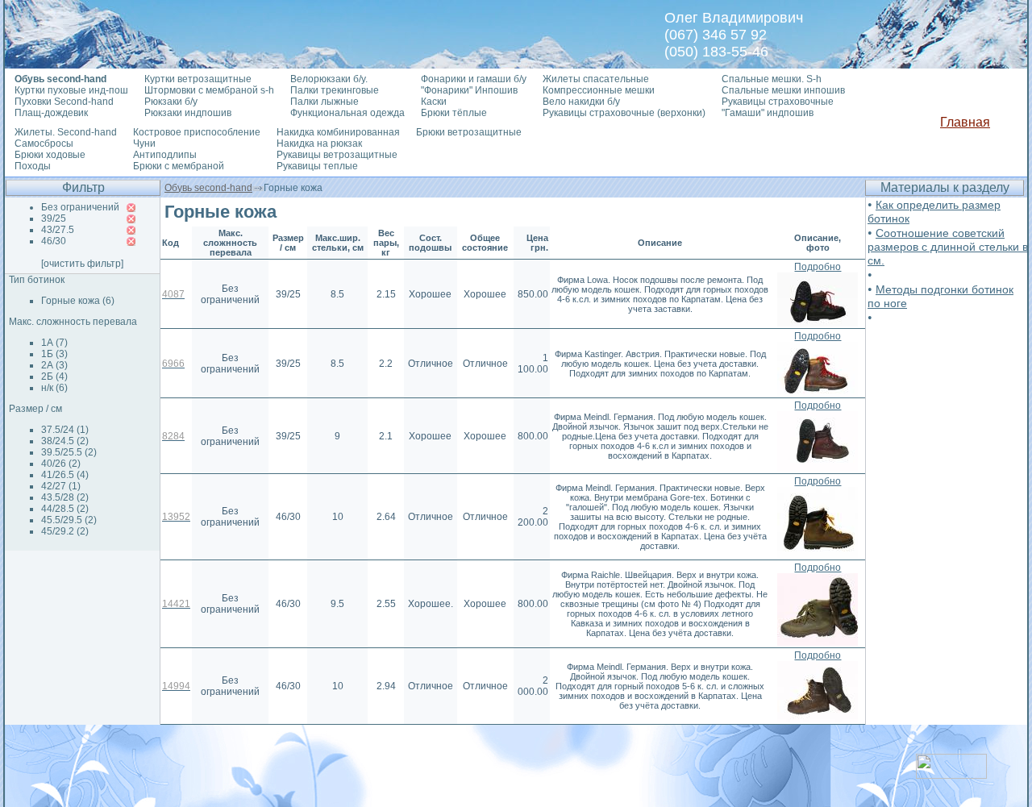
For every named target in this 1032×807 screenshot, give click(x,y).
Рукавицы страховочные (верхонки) (624, 113)
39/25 (53, 218)
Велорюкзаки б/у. (329, 79)
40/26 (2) (61, 463)
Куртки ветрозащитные (198, 79)
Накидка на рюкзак (319, 143)
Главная (965, 122)
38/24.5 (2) (65, 441)
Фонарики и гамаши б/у (473, 79)
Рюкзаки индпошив (187, 113)
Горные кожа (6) (77, 300)
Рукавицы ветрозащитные (337, 154)
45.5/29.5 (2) (69, 520)
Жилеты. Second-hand (66, 132)
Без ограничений (80, 207)
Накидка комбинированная (338, 132)
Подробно (817, 266)
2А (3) (54, 365)
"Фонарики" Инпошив (469, 90)
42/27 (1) (61, 486)
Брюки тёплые (454, 113)
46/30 (53, 241)
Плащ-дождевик (51, 113)
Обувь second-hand (208, 187)
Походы (33, 166)
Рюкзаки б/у (171, 101)
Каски (434, 101)
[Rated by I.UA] (951, 774)
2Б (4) (54, 376)
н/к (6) (54, 387)
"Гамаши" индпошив (768, 113)
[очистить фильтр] (82, 263)
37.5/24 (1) (65, 429)
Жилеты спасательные (596, 79)
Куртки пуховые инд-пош (71, 90)
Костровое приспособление (196, 132)
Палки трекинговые (334, 90)
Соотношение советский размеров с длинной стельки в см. (948, 247)
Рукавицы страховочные (778, 101)
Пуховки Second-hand (64, 101)
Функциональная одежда (347, 113)
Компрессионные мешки (599, 90)
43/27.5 (57, 229)
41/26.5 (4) (65, 474)
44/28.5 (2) (65, 508)
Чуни (144, 143)
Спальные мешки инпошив (783, 90)
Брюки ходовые (50, 154)
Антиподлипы (165, 154)
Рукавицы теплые (317, 166)
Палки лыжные (324, 101)
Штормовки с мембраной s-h (209, 90)
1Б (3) (54, 354)
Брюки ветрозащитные (469, 132)
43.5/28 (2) (65, 497)
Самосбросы (44, 143)
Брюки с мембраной (178, 166)
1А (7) (54, 342)
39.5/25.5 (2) (69, 452)
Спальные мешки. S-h (772, 79)
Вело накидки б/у (581, 101)
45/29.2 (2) (65, 531)
